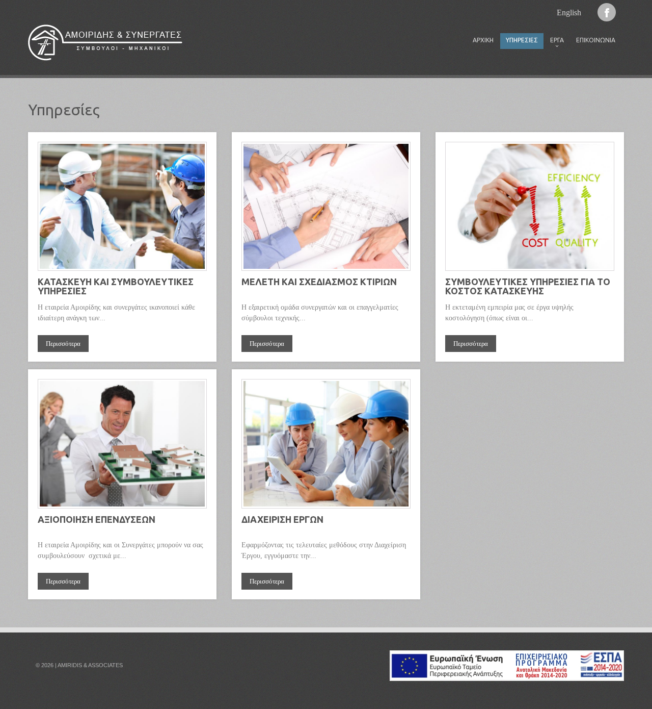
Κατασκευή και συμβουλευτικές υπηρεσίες (116, 286)
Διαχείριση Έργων (282, 519)
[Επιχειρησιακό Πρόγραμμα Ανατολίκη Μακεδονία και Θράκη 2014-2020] (507, 656)
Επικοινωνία (595, 40)
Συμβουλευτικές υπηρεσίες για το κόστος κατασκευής (527, 286)
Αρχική (483, 40)
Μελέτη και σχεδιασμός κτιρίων (319, 281)
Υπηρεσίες (522, 40)
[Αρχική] (105, 42)
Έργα (554, 43)
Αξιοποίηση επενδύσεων (96, 519)
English (569, 12)
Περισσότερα (63, 343)
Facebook (606, 12)
